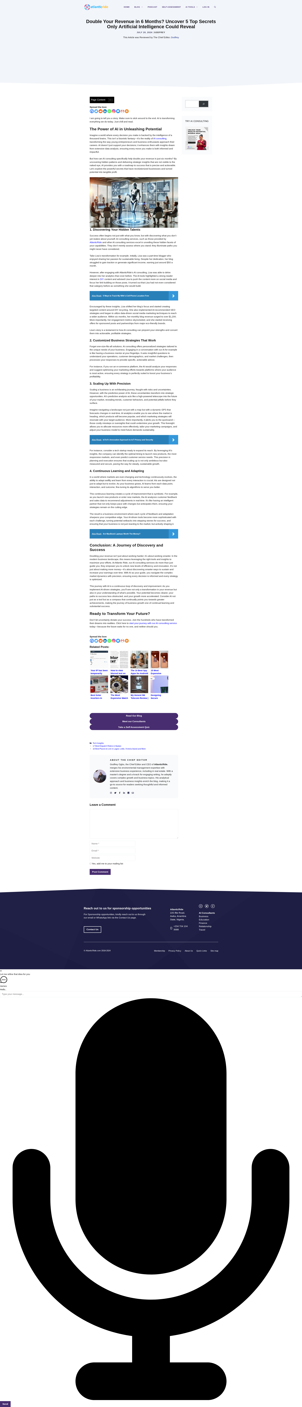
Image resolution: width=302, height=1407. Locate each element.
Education (204, 919)
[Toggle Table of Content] (109, 100)
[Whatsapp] (109, 111)
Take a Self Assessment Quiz (134, 727)
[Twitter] (96, 111)
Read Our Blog (134, 716)
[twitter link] (207, 906)
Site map (214, 951)
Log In (206, 7)
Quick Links (201, 951)
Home (127, 7)
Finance (203, 923)
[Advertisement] (151, 59)
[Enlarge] (103, 772)
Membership (159, 951)
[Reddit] (101, 111)
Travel (202, 930)
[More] (127, 111)
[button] (142, 7)
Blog (137, 7)
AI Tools (190, 7)
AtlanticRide (96, 242)
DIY (102, 279)
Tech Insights (98, 743)
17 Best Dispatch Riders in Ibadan (107, 746)
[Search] (203, 104)
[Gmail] (122, 111)
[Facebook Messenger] (118, 111)
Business (203, 916)
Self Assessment (171, 7)
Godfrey (159, 32)
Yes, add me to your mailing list (107, 863)
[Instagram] (114, 111)
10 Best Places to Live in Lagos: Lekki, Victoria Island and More (119, 749)
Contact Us (92, 929)
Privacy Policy (174, 951)
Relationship (205, 926)
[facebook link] (213, 906)
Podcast (152, 7)
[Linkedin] (105, 111)
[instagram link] (201, 906)
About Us (189, 951)
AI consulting (159, 138)
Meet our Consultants (134, 721)
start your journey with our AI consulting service (153, 623)
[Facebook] (92, 111)
